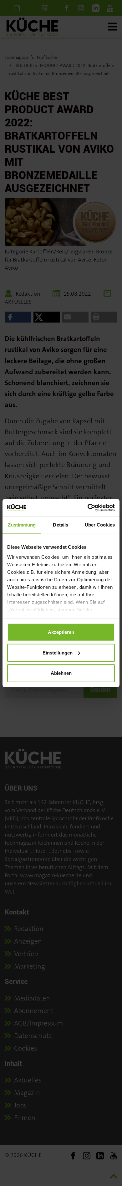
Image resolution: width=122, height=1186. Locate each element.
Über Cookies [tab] (100, 524)
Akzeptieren (61, 632)
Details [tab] (60, 524)
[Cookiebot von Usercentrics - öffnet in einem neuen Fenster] (88, 507)
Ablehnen (61, 673)
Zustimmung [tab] (22, 524)
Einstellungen (58, 652)
